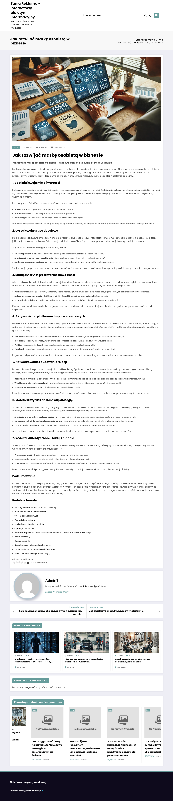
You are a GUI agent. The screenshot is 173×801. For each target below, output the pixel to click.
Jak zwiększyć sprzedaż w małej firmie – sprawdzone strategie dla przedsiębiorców (66, 747)
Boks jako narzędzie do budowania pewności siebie (104, 745)
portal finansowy (22, 536)
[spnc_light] (150, 15)
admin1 (29, 147)
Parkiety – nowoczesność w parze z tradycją (35, 507)
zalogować (29, 687)
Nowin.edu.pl (34, 790)
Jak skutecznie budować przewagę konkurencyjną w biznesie (132, 660)
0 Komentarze (60, 147)
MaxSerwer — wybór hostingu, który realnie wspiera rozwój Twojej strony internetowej (33, 660)
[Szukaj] (145, 15)
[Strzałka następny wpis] (160, 611)
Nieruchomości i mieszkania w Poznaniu (32, 545)
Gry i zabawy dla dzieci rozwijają (29, 524)
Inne (16, 147)
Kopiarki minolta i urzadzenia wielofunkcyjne (34, 549)
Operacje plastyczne (24, 528)
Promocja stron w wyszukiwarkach (30, 511)
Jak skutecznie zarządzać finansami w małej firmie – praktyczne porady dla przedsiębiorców (29, 748)
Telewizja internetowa (24, 520)
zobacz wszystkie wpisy (56, 592)
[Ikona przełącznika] (156, 15)
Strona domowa (92, 15)
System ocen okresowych (26, 516)
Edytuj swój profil (92, 586)
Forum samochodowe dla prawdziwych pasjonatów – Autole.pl (51, 612)
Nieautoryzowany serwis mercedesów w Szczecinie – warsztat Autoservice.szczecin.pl (84, 660)
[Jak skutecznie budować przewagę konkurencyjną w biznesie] (136, 642)
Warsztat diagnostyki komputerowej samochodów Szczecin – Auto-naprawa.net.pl (52, 532)
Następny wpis (96, 607)
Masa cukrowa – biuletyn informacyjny (32, 553)
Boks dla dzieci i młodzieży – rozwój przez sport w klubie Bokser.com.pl (143, 747)
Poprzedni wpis (76, 607)
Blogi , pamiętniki (22, 541)
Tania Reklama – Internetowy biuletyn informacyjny (26, 10)
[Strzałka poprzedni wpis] (13, 611)
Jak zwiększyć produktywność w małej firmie (116, 611)
